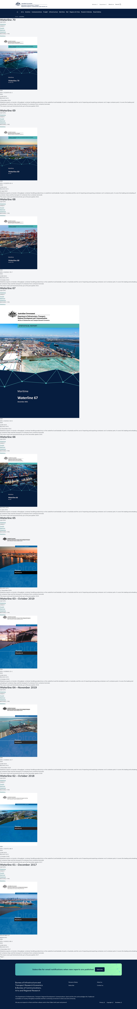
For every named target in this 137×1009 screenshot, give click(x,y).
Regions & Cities (75, 12)
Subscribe (100, 969)
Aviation (27, 12)
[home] (31, 4)
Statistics (2, 36)
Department (103, 4)
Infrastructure (53, 12)
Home (16, 16)
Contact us (100, 985)
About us (111, 4)
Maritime (62, 12)
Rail (67, 12)
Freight (45, 12)
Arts (22, 12)
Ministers (94, 4)
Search (117, 4)
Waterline (3, 24)
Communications (37, 12)
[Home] (17, 12)
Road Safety (97, 12)
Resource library (73, 982)
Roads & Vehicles (86, 12)
